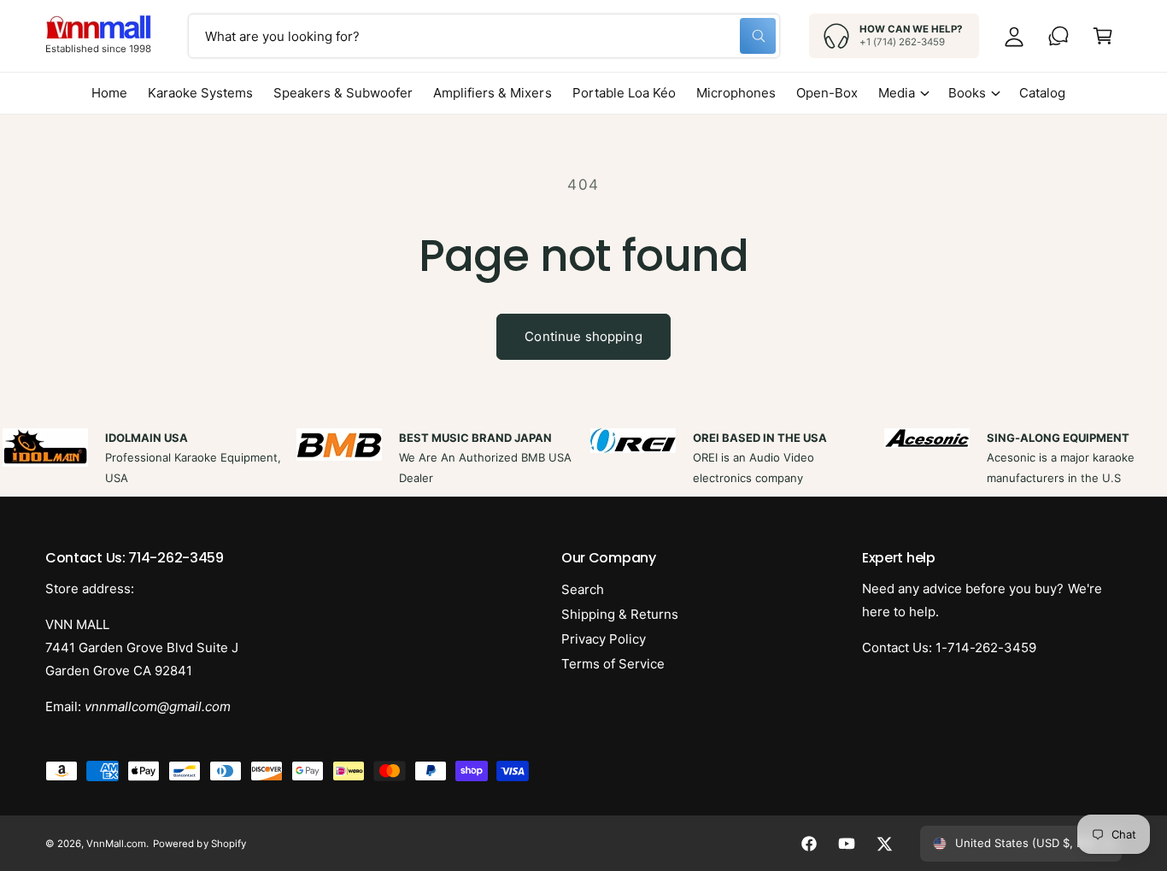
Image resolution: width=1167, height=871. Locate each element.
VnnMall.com (116, 844)
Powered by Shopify (199, 844)
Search (582, 589)
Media (896, 93)
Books (967, 93)
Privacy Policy (603, 639)
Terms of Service (613, 664)
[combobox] (484, 36)
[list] (583, 458)
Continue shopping (583, 336)
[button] (1103, 36)
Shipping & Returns (619, 614)
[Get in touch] (1058, 36)
